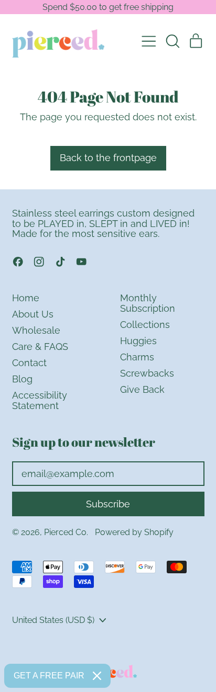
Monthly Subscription (147, 303)
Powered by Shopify (134, 532)
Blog (22, 378)
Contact (29, 362)
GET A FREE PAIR (49, 675)
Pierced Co (65, 532)
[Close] (97, 676)
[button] (172, 41)
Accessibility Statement (39, 400)
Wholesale (36, 330)
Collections (145, 324)
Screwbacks (147, 373)
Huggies (138, 340)
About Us (32, 314)
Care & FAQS (40, 346)
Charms (137, 356)
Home (25, 297)
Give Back (142, 389)
